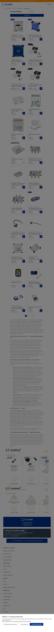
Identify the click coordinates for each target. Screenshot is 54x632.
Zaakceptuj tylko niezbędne (10, 624)
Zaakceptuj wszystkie (36, 624)
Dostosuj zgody (24, 624)
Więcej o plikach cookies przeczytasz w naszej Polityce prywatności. (16, 621)
